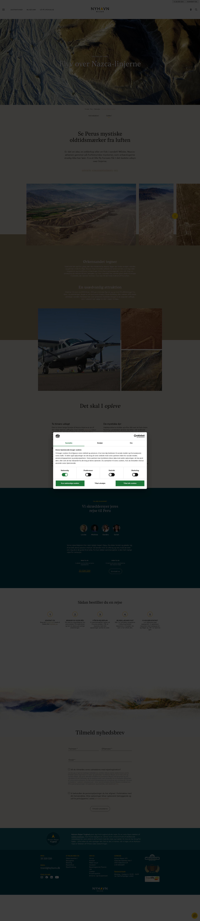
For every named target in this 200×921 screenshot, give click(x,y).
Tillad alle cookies (130, 483)
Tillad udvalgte (100, 483)
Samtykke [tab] (68, 443)
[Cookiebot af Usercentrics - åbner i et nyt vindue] (135, 436)
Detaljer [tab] (100, 443)
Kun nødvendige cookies (70, 483)
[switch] (88, 474)
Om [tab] (131, 443)
